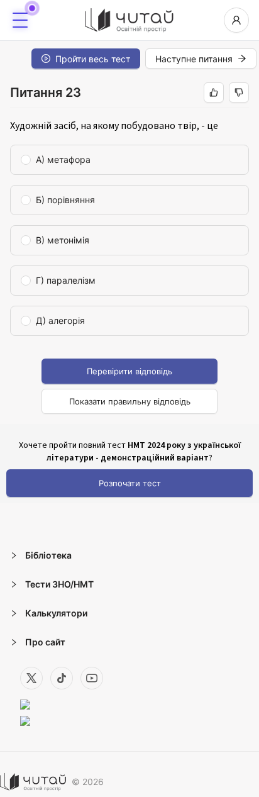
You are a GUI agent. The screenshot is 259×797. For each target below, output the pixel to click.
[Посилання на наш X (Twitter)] (31, 678)
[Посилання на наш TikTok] (61, 678)
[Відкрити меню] (20, 20)
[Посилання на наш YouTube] (91, 678)
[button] (129, 555)
